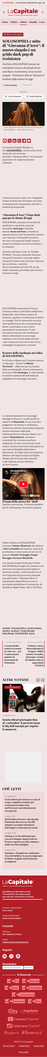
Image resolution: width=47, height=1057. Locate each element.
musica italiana (34, 628)
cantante (6, 628)
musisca (6, 630)
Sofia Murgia (8, 633)
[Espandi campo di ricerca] (43, 12)
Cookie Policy (24, 1046)
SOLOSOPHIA (21, 633)
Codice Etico (39, 1046)
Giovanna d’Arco (19, 628)
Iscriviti (28, 968)
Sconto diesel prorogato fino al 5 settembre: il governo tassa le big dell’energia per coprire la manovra (21, 724)
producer (15, 630)
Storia (32, 633)
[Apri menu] (3, 12)
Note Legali (23, 1052)
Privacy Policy (9, 1046)
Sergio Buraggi (27, 630)
